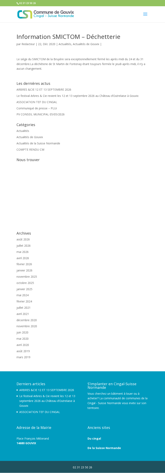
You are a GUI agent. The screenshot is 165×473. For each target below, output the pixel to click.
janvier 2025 (24, 289)
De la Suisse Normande (104, 448)
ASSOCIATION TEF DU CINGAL (36, 102)
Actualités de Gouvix (86, 44)
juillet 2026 (23, 245)
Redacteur (28, 44)
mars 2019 (23, 357)
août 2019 (23, 351)
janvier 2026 (24, 270)
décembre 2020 (26, 320)
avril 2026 (22, 258)
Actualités (65, 44)
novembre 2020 (26, 326)
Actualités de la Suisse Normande (38, 143)
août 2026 (23, 239)
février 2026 (24, 264)
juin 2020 (22, 332)
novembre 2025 (26, 276)
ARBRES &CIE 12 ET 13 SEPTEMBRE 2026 (43, 89)
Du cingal (94, 438)
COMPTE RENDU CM (30, 149)
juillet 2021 (23, 307)
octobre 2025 (25, 283)
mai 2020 (22, 339)
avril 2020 (22, 345)
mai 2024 (22, 295)
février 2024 (24, 301)
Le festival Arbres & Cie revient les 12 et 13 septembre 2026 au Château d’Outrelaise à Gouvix (77, 96)
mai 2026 (22, 252)
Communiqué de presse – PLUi (36, 108)
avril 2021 (22, 314)
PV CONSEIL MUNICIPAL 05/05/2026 (40, 114)
